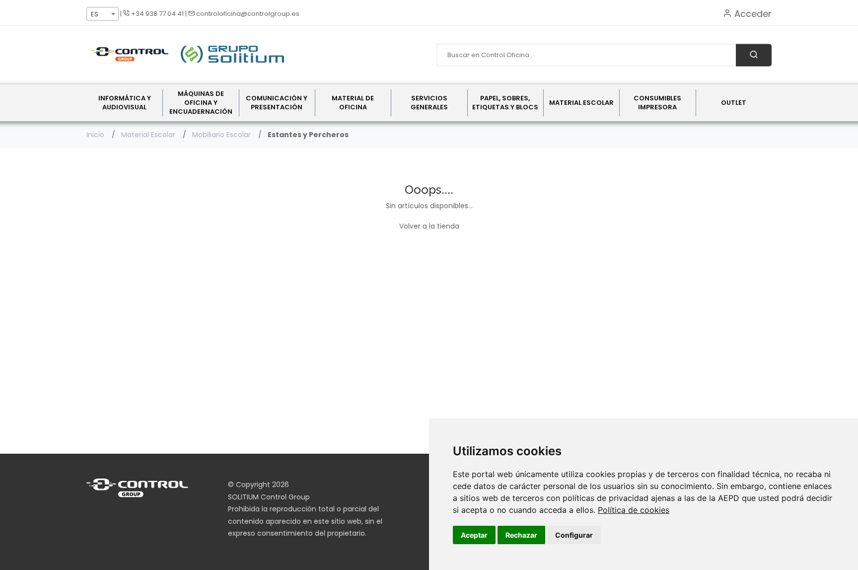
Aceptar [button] (474, 535)
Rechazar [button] (521, 535)
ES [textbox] (94, 14)
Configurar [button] (574, 535)
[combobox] (102, 14)
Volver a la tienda (429, 226)
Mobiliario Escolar (221, 135)
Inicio (95, 135)
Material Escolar (148, 135)
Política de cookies (633, 510)
